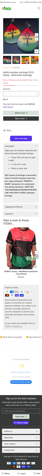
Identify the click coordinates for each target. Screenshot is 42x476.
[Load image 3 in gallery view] (25, 60)
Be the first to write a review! (21, 382)
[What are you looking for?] (38, 8)
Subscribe (19, 416)
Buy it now (20, 118)
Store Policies (9, 444)
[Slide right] (36, 35)
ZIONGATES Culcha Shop (26, 456)
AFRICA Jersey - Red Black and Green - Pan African (21, 272)
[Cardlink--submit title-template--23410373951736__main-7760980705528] (21, 248)
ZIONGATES (9, 450)
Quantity (6, 89)
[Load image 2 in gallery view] (16, 60)
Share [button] (9, 130)
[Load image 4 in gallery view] (35, 60)
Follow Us (8, 431)
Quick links (8, 438)
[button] (36, 473)
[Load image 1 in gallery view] (7, 60)
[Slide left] (36, 39)
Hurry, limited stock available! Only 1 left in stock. (20, 81)
